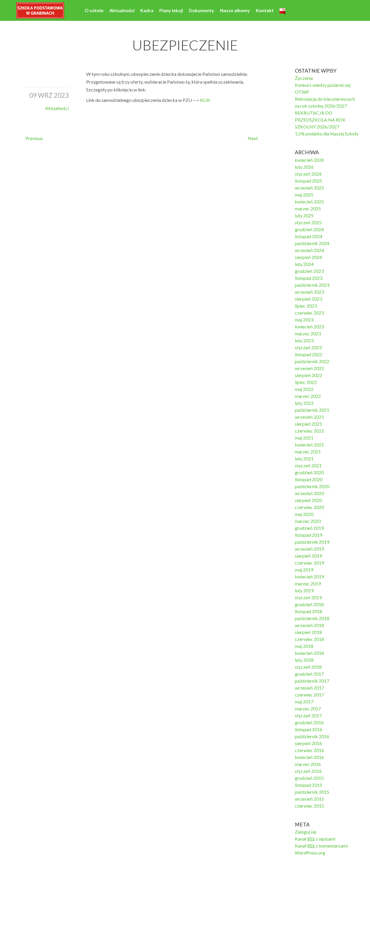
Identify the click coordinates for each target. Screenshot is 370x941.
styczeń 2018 (308, 667)
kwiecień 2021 (309, 444)
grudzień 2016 (309, 722)
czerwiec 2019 (309, 562)
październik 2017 (312, 680)
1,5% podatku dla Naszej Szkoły (326, 133)
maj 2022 (304, 389)
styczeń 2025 (308, 222)
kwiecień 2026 (309, 160)
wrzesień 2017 (309, 687)
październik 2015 (312, 792)
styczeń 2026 (308, 174)
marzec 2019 (308, 583)
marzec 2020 (308, 521)
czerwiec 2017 (309, 694)
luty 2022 (304, 403)
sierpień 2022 (308, 375)
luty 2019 (304, 590)
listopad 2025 (308, 180)
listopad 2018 (308, 611)
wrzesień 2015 (309, 799)
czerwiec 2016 (309, 750)
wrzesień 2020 (309, 493)
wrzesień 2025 (309, 187)
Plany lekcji (171, 10)
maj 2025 (304, 194)
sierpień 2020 (308, 500)
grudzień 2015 (309, 778)
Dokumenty (201, 10)
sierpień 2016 (308, 743)
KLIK (205, 100)
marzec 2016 (308, 764)
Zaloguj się (305, 832)
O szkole (94, 10)
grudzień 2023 (309, 271)
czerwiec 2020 (309, 507)
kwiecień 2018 (309, 653)
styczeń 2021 (308, 465)
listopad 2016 (308, 729)
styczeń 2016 (308, 771)
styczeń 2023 (308, 347)
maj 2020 (304, 514)
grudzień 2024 (309, 229)
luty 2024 (304, 264)
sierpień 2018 (308, 632)
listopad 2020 (308, 479)
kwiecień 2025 (309, 201)
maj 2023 (304, 319)
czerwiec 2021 (309, 430)
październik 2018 (312, 618)
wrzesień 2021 (309, 417)
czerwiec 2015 (309, 805)
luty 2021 (304, 458)
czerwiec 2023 (309, 312)
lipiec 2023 (306, 305)
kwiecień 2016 (309, 757)
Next (253, 138)
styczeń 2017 (308, 715)
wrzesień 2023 (309, 292)
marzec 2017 (308, 708)
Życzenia (304, 78)
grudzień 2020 (309, 472)
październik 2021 (312, 410)
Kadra (146, 10)
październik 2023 (312, 285)
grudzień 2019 (309, 528)
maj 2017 (304, 701)
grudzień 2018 (309, 604)
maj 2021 (304, 437)
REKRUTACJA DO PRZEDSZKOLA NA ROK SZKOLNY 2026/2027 (320, 119)
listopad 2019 (308, 535)
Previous (34, 138)
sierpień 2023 (308, 299)
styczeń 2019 (308, 597)
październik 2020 (312, 486)
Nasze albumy (235, 10)
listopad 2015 (308, 785)
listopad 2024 (308, 236)
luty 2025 (304, 215)
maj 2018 (304, 646)
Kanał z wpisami (315, 838)
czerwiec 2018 (309, 639)
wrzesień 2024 (309, 250)
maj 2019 (304, 569)
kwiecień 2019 (309, 576)
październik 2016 (312, 736)
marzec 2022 (308, 396)
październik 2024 (312, 243)
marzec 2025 (308, 208)
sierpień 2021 (308, 424)
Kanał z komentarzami (321, 845)
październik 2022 (312, 361)
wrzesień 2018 (309, 625)
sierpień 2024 (308, 257)
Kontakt (265, 10)
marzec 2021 (308, 451)
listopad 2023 (308, 278)
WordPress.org (310, 852)
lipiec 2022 (306, 382)
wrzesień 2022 (309, 368)
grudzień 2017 (309, 674)
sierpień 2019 (308, 555)
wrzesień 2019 (309, 549)
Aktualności (121, 10)
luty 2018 (304, 660)
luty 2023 (304, 340)
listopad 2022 (308, 354)
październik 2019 (312, 542)
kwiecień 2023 (309, 326)
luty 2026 (304, 167)
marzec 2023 (308, 333)
